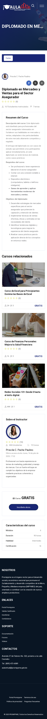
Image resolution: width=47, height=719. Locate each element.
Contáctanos (6, 619)
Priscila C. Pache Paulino (20, 76)
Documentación (7, 634)
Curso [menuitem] (8, 58)
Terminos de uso (30, 697)
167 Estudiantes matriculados (16, 107)
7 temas (36, 107)
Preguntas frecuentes (32, 701)
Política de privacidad (14, 701)
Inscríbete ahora (23, 507)
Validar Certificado (8, 611)
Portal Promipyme (8, 607)
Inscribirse (5, 615)
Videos (4, 641)
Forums (4, 637)
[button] (28, 83)
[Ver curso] (23, 275)
